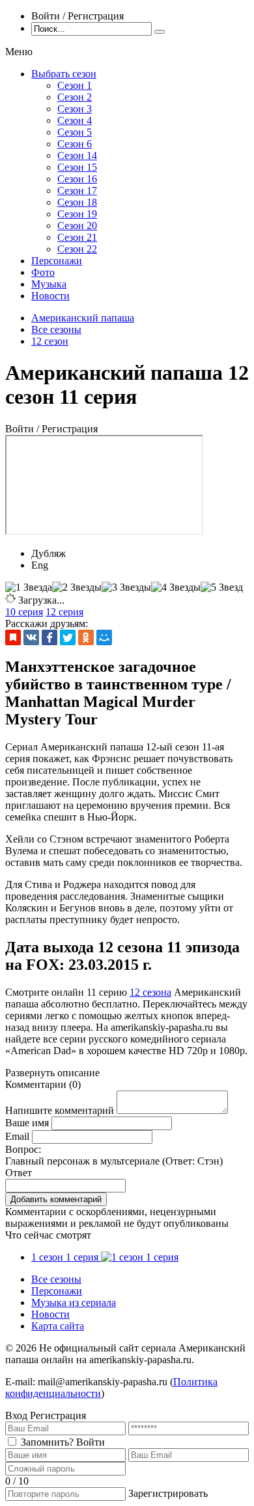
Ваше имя (27, 1122)
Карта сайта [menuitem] (57, 1325)
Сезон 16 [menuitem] (77, 178)
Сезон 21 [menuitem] (77, 237)
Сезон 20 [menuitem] (77, 225)
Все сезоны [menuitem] (56, 1279)
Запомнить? (47, 1442)
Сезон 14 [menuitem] (77, 155)
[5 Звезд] (222, 587)
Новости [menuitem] (50, 295)
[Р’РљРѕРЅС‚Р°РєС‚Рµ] (31, 637)
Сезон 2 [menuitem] (74, 97)
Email (17, 1136)
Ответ (18, 1172)
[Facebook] (49, 637)
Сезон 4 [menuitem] (74, 120)
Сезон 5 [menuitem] (74, 132)
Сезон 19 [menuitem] (77, 213)
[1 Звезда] (28, 587)
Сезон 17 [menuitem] (77, 190)
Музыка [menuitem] (48, 284)
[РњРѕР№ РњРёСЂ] (104, 637)
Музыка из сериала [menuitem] (73, 1302)
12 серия (64, 611)
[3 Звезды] (126, 587)
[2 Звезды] (77, 587)
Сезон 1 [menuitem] (74, 85)
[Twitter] (68, 637)
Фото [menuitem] (43, 272)
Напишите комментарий (59, 1110)
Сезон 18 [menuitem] (77, 202)
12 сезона (150, 992)
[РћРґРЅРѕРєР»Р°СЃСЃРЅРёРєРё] (86, 637)
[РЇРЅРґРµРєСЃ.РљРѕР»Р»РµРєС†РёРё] (13, 637)
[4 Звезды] (176, 587)
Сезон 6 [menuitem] (74, 143)
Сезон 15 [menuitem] (77, 167)
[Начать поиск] (159, 32)
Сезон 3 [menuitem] (74, 108)
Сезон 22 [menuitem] (77, 248)
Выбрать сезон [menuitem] (63, 73)
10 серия (24, 611)
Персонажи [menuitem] (56, 260)
